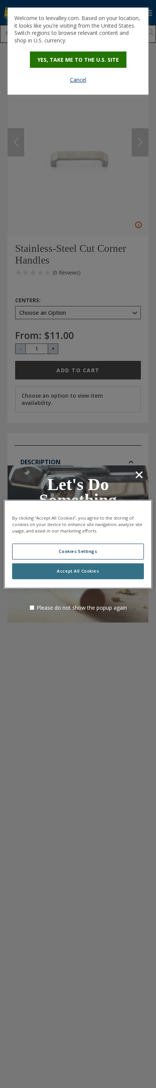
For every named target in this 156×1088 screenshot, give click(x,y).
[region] (78, 544)
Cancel (78, 79)
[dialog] (78, 51)
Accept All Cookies (78, 571)
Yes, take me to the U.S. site (78, 59)
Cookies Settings (78, 551)
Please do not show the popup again (82, 607)
